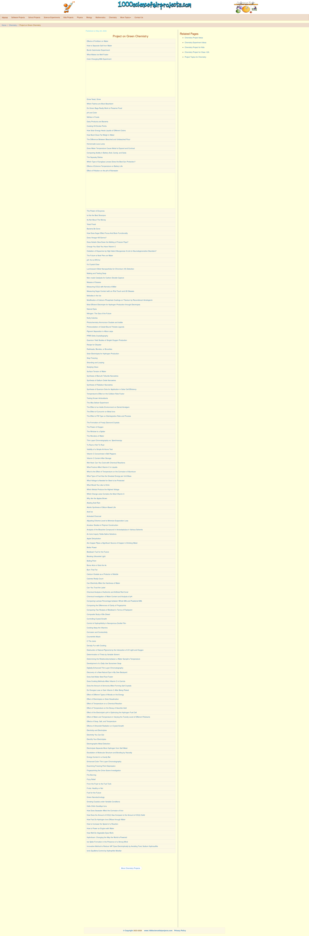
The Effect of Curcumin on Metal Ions (101, 411)
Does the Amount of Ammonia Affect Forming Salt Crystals (109, 685)
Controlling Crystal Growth (97, 619)
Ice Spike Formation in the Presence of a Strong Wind (107, 842)
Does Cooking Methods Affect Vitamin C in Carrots (106, 681)
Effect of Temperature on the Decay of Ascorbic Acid (107, 708)
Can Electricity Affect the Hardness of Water (103, 583)
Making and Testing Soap (96, 273)
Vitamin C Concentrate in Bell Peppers (101, 454)
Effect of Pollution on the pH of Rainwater (102, 170)
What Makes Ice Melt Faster (97, 54)
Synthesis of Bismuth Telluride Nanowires (102, 376)
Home (5, 17)
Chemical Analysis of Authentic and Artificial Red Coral (107, 592)
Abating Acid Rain (93, 503)
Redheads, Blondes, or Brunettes (99, 349)
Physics (80, 17)
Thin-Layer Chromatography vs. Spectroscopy (104, 440)
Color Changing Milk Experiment (99, 59)
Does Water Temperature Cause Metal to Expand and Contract (111, 148)
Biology (89, 17)
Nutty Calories (92, 318)
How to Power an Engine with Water (100, 828)
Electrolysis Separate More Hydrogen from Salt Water (107, 748)
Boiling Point (91, 561)
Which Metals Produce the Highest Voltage (103, 489)
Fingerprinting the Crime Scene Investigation (104, 770)
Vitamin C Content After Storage (99, 458)
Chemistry (113, 17)
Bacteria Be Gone (93, 228)
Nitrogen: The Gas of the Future (99, 313)
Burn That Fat (92, 569)
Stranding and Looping (95, 362)
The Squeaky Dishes (95, 157)
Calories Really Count (95, 578)
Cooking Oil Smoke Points (97, 126)
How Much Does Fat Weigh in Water (100, 135)
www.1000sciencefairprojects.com (158, 930)
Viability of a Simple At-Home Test (100, 449)
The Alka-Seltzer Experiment (98, 402)
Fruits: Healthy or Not (95, 788)
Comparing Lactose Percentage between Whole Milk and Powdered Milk (114, 601)
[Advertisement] (130, 79)
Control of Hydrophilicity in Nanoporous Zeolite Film (106, 623)
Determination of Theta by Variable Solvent (103, 654)
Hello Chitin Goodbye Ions (97, 806)
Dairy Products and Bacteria (97, 121)
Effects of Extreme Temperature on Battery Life (105, 166)
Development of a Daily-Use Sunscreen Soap (104, 663)
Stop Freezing (92, 358)
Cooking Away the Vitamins (97, 627)
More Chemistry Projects (130, 868)
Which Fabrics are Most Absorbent (100, 103)
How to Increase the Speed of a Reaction (102, 824)
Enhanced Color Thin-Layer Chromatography (104, 761)
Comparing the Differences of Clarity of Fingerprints (106, 605)
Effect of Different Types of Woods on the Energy (105, 694)
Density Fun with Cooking (96, 645)
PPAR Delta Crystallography (97, 336)
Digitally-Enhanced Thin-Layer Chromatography (105, 668)
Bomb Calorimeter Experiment (98, 50)
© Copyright (128, 930)
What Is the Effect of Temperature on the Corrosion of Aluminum (111, 471)
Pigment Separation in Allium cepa (100, 331)
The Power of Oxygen (95, 427)
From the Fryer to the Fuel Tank (99, 784)
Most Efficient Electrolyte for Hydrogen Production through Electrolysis (113, 304)
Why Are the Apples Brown (97, 498)
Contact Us (139, 17)
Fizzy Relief (91, 779)
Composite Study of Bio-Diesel (98, 614)
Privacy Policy (180, 930)
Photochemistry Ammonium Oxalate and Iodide (105, 322)
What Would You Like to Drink (98, 485)
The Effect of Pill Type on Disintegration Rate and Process (109, 416)
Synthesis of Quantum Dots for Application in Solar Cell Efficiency (111, 389)
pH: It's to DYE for (93, 260)
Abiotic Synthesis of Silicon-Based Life (101, 507)
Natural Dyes (92, 309)
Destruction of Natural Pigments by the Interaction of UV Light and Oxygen (115, 650)
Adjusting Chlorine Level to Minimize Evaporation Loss (107, 520)
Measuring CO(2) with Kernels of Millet (101, 286)
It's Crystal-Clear (93, 264)
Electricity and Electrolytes (97, 730)
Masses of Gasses (94, 282)
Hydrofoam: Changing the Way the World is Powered (107, 837)
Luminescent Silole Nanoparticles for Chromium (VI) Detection (110, 269)
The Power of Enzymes (96, 211)
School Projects (34, 17)
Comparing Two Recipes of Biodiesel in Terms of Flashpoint (109, 610)
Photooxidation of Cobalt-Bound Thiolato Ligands (105, 327)
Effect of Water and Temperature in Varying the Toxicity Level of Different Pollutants (118, 717)
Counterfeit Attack (93, 636)
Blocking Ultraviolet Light (96, 556)
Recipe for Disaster (94, 344)
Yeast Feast (91, 224)
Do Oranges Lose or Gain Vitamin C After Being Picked (108, 690)
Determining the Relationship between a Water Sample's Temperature (113, 659)
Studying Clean (92, 367)
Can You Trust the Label (96, 587)
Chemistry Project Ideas (194, 37)
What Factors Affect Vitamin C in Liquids (102, 467)
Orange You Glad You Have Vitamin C (101, 246)
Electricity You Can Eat (95, 734)
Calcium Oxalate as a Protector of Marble (102, 574)
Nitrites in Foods (93, 117)
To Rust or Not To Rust (95, 445)
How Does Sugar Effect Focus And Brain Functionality (107, 233)
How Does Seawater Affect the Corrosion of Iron (105, 810)
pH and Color (92, 112)
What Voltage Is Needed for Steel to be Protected (105, 480)
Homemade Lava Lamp (96, 144)
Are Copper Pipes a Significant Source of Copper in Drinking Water (112, 543)
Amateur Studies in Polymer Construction (102, 525)
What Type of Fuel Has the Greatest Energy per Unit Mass (109, 476)
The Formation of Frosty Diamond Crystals (103, 422)
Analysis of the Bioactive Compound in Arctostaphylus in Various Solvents (115, 529)
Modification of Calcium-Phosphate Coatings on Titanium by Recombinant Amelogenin (120, 300)
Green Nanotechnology (96, 797)
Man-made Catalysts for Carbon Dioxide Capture (105, 278)
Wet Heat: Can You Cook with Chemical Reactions (106, 462)
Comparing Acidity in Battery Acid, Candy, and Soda (106, 153)
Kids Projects (68, 17)
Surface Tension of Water (96, 371)
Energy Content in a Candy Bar (99, 757)
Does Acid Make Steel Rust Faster (100, 677)
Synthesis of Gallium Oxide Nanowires (101, 380)
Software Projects (18, 17)
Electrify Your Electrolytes (96, 739)
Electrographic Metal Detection (98, 743)
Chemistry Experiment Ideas (195, 42)
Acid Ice (90, 511)
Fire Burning (91, 775)
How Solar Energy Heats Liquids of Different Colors (106, 130)
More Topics (125, 17)
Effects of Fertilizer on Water (97, 41)
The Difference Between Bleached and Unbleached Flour (108, 139)
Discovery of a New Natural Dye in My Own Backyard (107, 672)
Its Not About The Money (96, 220)
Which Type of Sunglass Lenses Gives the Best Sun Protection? (111, 161)
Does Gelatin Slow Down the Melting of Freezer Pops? (107, 242)
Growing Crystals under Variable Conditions (103, 801)
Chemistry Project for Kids (194, 47)
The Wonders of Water (95, 436)
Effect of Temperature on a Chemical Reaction (104, 703)
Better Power (92, 547)
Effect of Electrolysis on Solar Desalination (103, 699)
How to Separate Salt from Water (99, 45)
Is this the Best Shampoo (96, 215)
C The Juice (91, 641)
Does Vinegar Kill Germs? (96, 237)
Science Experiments (52, 17)
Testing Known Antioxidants (97, 398)
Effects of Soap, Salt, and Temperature (101, 721)
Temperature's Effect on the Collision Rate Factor (105, 393)
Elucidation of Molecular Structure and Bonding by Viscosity (109, 752)
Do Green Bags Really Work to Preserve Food (104, 108)
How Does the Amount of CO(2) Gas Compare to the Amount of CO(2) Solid (116, 815)
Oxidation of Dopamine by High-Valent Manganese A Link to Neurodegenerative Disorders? (121, 251)
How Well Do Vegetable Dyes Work (100, 833)
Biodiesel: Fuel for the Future (98, 552)
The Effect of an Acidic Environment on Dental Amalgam (108, 407)
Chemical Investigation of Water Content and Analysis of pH (109, 596)
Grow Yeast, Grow (94, 99)
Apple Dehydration (94, 538)
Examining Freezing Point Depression (101, 766)
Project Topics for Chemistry (195, 57)
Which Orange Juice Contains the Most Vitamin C (105, 494)
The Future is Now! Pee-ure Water (100, 255)
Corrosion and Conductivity (97, 632)
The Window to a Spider (96, 431)
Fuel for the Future (94, 792)
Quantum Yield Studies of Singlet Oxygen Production (107, 340)
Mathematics (100, 17)
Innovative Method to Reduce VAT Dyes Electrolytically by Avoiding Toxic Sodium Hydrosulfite (122, 846)
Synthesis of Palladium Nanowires (100, 385)
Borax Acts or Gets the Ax (96, 565)
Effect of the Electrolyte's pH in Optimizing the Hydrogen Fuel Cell (112, 712)
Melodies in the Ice (94, 295)
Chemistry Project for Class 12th (197, 52)
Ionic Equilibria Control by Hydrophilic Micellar (104, 850)
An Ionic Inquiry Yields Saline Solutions (101, 534)
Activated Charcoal (94, 516)
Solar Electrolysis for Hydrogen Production (103, 353)
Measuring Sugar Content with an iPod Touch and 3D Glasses (110, 291)
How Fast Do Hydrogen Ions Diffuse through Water (106, 819)
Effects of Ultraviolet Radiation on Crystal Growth (105, 726)
